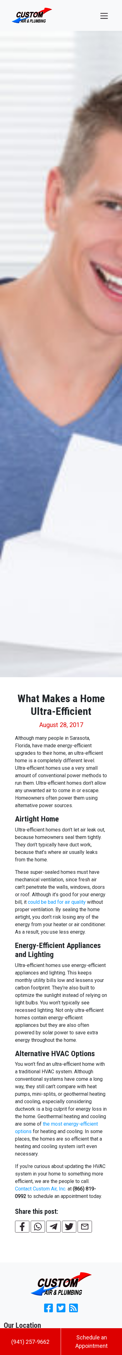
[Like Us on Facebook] (48, 1310)
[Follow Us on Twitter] (61, 1310)
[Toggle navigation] (104, 15)
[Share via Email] (85, 1227)
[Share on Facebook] (22, 1227)
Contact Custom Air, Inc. (40, 1189)
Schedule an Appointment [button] (91, 1341)
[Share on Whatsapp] (38, 1227)
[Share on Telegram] (53, 1227)
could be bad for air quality (57, 902)
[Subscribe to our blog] (73, 1310)
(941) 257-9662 (30, 1341)
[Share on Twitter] (69, 1227)
